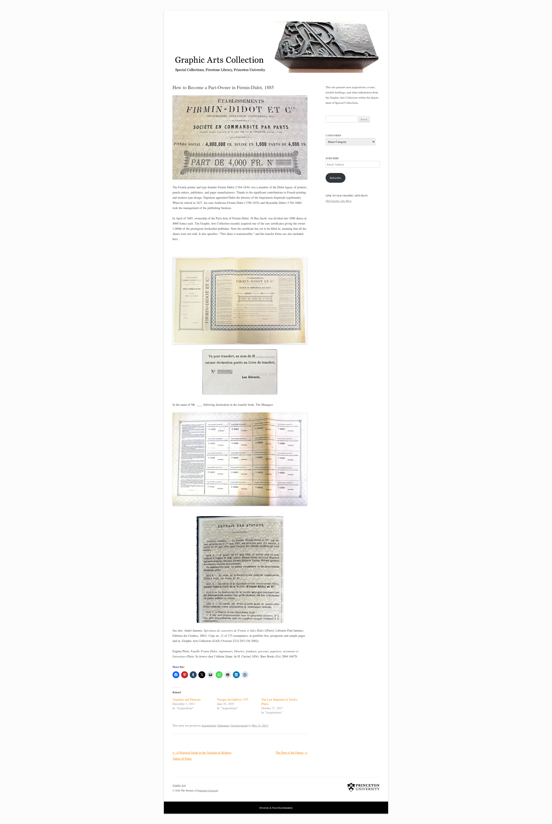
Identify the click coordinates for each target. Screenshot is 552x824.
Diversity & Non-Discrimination (276, 807)
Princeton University (364, 787)
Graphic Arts (179, 785)
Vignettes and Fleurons (186, 699)
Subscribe (335, 178)
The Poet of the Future (291, 752)
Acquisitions (208, 725)
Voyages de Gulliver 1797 (232, 699)
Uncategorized (239, 725)
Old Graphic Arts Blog (339, 201)
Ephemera (223, 725)
